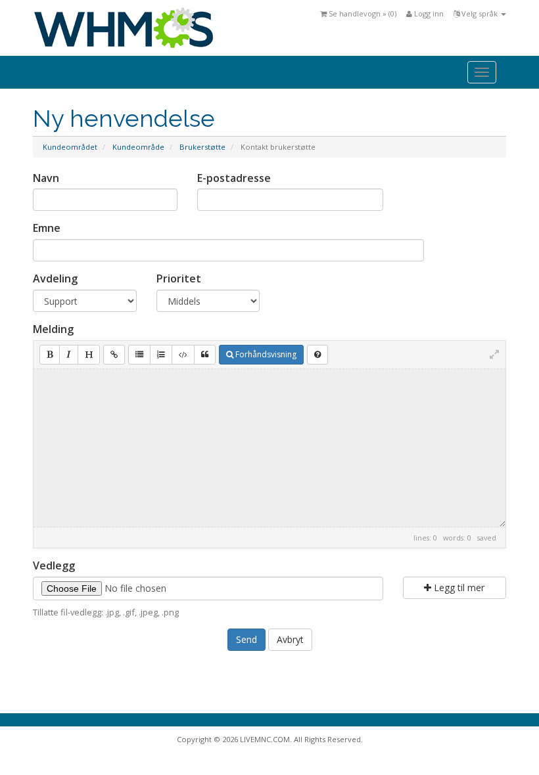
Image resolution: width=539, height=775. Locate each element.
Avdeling (55, 278)
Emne (46, 228)
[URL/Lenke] (114, 355)
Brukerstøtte (202, 147)
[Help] (317, 355)
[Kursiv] (68, 355)
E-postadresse (234, 178)
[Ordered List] (161, 355)
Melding (53, 329)
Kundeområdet (70, 147)
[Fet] (49, 355)
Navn (46, 178)
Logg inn (428, 13)
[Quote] (205, 355)
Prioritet (178, 278)
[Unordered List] (139, 355)
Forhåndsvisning (264, 354)
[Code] (183, 355)
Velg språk (479, 13)
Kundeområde (138, 147)
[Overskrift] (89, 355)
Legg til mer (457, 587)
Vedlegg (54, 565)
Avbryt (290, 639)
